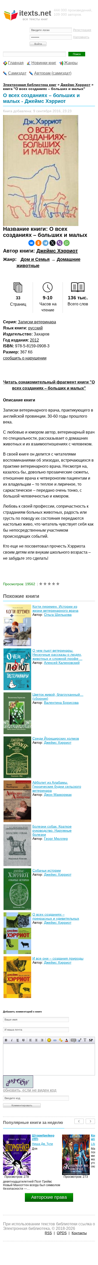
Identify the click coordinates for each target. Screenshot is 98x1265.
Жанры (71, 63)
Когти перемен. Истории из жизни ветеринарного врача (55, 608)
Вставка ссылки (55, 1040)
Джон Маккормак (58, 795)
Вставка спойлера (91, 1040)
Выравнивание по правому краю (42, 1040)
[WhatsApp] (67, 243)
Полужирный (6, 1040)
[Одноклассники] (38, 243)
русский (35, 328)
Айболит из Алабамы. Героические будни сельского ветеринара (56, 786)
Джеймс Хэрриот (57, 251)
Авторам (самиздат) (52, 73)
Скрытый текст (73, 1040)
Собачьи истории (46, 870)
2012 (34, 340)
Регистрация (82, 30)
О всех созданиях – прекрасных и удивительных (55, 916)
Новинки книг (43, 63)
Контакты (79, 1233)
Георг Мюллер (56, 839)
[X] (53, 243)
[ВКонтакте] (31, 243)
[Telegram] (45, 243)
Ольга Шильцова (58, 615)
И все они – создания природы (57, 958)
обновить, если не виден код (29, 1090)
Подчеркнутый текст (18, 1040)
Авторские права (49, 1197)
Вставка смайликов (49, 1040)
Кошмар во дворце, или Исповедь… (46, 1137)
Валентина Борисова (61, 703)
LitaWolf (37, 1144)
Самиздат (17, 73)
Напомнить (81, 37)
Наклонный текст (12, 1040)
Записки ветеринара (37, 322)
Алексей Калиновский (62, 663)
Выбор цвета (66, 1040)
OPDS (62, 1233)
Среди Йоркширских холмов (55, 738)
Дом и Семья (35, 259)
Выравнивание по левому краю (30, 1040)
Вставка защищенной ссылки (61, 1040)
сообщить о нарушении (24, 358)
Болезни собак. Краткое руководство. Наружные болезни (52, 830)
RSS (48, 1233)
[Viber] (60, 243)
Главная (16, 63)
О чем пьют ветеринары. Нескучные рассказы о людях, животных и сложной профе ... (57, 654)
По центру (36, 1040)
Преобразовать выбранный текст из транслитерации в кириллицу (85, 1040)
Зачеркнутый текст (23, 1040)
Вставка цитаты (79, 1040)
